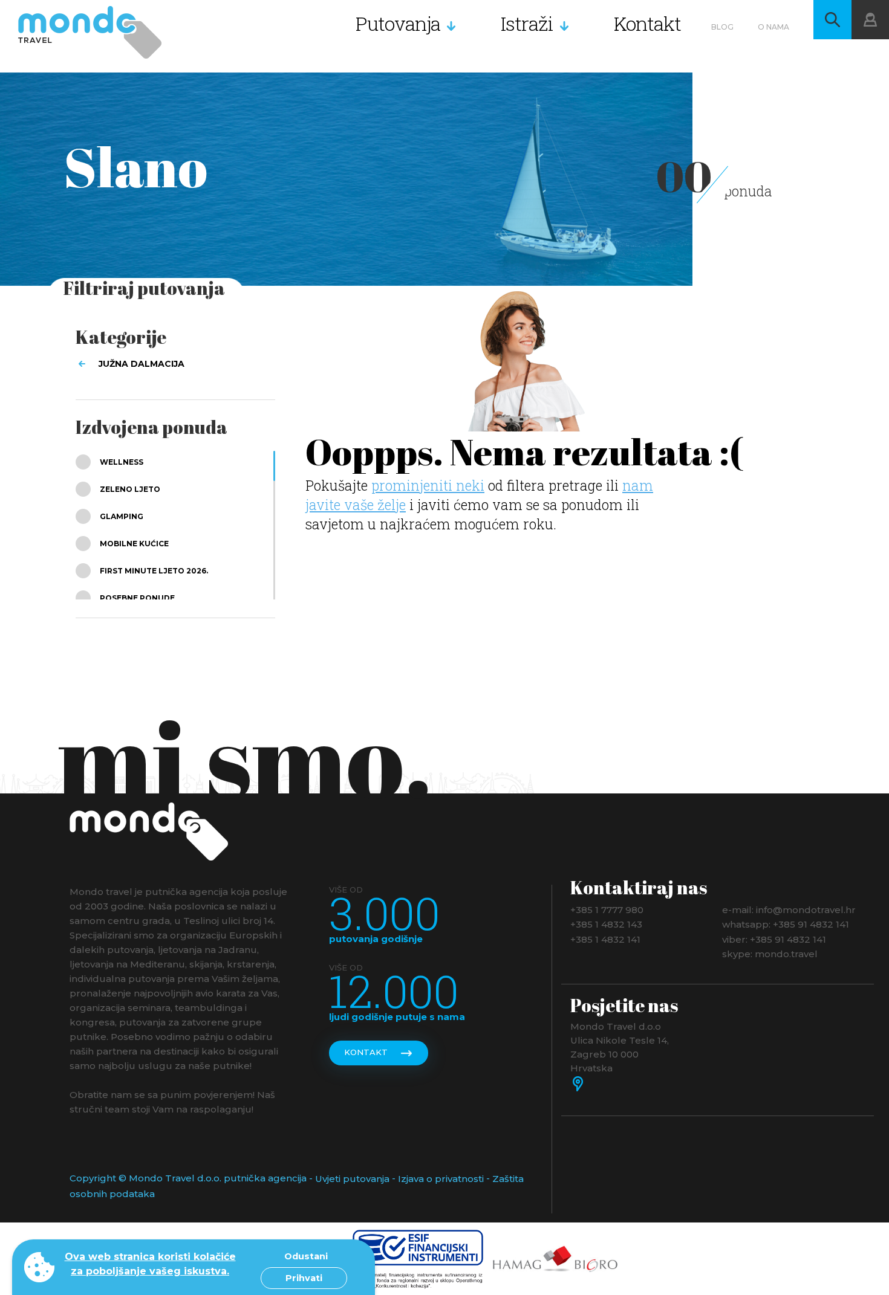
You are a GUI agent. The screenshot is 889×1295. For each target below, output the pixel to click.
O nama (773, 26)
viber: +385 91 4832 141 (774, 939)
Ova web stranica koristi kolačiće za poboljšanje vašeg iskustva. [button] (150, 1264)
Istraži (527, 23)
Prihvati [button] (303, 1278)
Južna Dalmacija (141, 363)
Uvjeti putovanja (352, 1178)
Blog (722, 26)
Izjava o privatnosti (441, 1178)
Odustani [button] (306, 1256)
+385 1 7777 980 (606, 909)
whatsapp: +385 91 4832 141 (785, 924)
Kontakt (647, 23)
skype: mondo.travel (770, 954)
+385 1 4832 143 (606, 924)
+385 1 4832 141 (605, 939)
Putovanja (398, 23)
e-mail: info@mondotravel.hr (789, 909)
